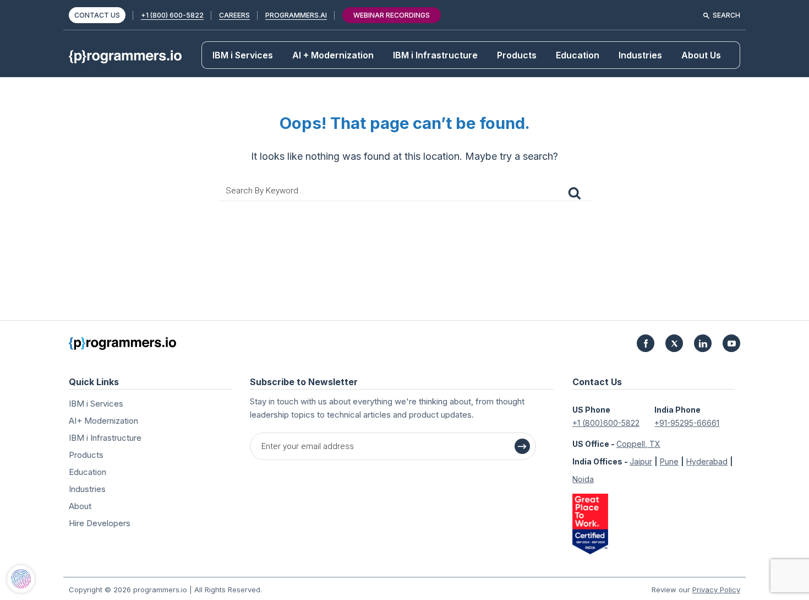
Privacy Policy (716, 589)
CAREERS (234, 15)
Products (517, 55)
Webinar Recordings (391, 15)
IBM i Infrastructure (435, 55)
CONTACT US (97, 15)
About (80, 506)
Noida (583, 479)
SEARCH (726, 15)
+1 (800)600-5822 (605, 423)
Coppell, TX (638, 443)
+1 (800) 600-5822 (172, 15)
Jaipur (641, 461)
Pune (669, 461)
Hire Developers (99, 523)
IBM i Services (242, 55)
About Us (701, 55)
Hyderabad (707, 461)
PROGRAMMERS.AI (296, 15)
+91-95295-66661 (686, 423)
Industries (640, 55)
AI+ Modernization (103, 420)
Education (577, 55)
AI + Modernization (333, 55)
